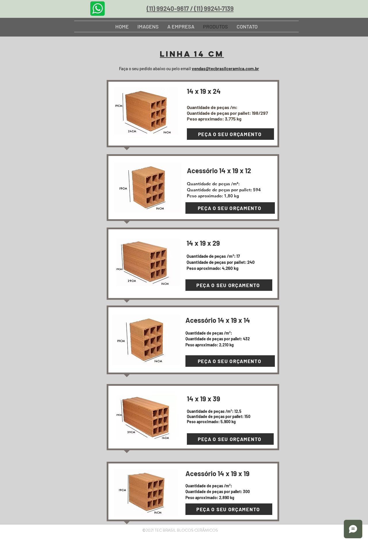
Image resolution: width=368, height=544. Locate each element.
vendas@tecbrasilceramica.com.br (225, 68)
